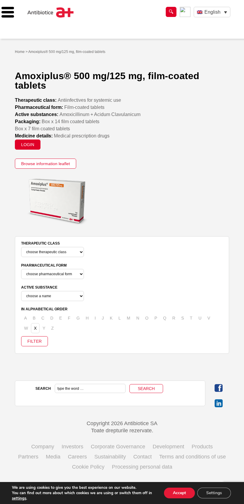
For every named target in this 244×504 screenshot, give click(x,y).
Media (53, 457)
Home (20, 52)
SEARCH (43, 388)
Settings (214, 493)
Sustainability (110, 457)
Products (202, 447)
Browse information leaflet (45, 163)
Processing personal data (142, 467)
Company (42, 447)
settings (19, 498)
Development (168, 447)
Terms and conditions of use (192, 457)
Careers (77, 457)
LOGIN (27, 144)
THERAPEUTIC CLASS (40, 243)
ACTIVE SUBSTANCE (39, 287)
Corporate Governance (118, 447)
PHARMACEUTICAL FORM (44, 265)
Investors (72, 447)
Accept (179, 493)
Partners (28, 457)
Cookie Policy (88, 467)
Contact (142, 457)
